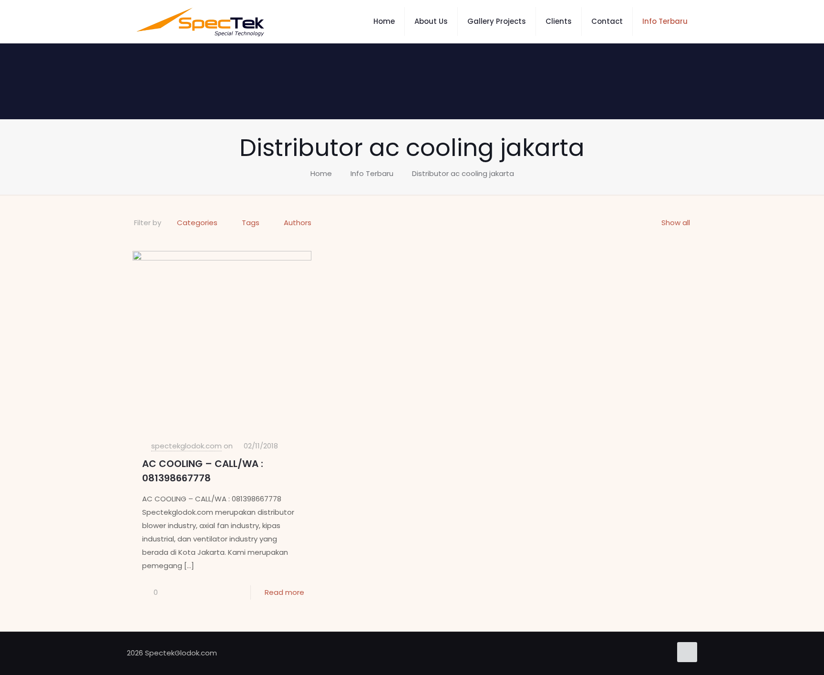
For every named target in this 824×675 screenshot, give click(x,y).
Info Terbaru (371, 173)
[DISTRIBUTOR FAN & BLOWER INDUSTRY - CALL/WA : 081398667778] (200, 21)
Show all (675, 223)
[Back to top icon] (687, 652)
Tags (250, 223)
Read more (284, 592)
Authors (297, 223)
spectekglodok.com (186, 446)
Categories (197, 223)
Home (321, 173)
